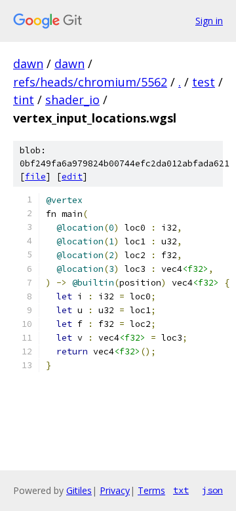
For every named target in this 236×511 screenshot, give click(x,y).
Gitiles (79, 490)
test (203, 82)
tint (23, 99)
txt (181, 490)
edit (72, 176)
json (212, 490)
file (35, 176)
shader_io (72, 99)
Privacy (115, 490)
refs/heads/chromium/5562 (90, 82)
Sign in (209, 20)
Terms (151, 490)
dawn (28, 63)
